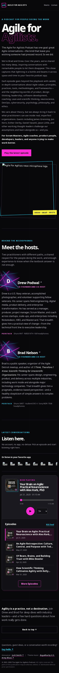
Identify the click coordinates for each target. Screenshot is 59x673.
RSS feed (50, 524)
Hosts (46, 5)
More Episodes (29, 583)
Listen (54, 5)
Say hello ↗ (7, 649)
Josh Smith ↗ (18, 655)
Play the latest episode (16, 153)
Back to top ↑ (29, 629)
